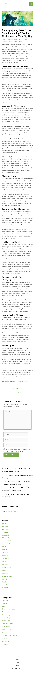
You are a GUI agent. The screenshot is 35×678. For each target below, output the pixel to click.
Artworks (4, 603)
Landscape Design (7, 624)
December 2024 (6, 567)
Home (17, 656)
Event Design (6, 612)
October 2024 (6, 573)
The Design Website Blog (9, 635)
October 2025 (6, 544)
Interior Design (6, 621)
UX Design (5, 638)
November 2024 (6, 570)
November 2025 (6, 541)
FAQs (17, 662)
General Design (6, 615)
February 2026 (6, 538)
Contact (17, 672)
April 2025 (5, 555)
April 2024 (5, 588)
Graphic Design (6, 618)
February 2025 (6, 561)
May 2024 (5, 585)
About (17, 659)
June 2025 (5, 550)
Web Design (5, 644)
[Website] (16, 445)
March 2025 (5, 558)
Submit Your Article (17, 669)
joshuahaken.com (22, 381)
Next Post (17, 393)
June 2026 (5, 526)
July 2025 (5, 547)
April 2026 (5, 532)
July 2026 (5, 523)
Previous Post (17, 388)
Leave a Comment (7, 39)
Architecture (5, 600)
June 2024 (5, 582)
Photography (17, 39)
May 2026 (5, 529)
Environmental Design (8, 609)
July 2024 (5, 579)
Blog (3, 606)
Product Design (6, 629)
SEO (3, 632)
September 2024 (7, 576)
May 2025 (5, 552)
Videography (5, 641)
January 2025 (6, 564)
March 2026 (5, 535)
